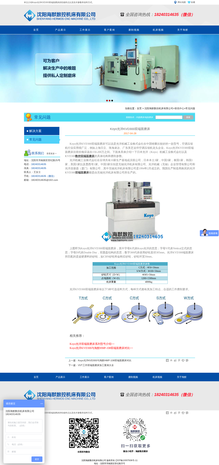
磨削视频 (133, 29)
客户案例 (109, 29)
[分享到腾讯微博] (179, 360)
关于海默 (182, 29)
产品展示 (60, 29)
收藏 (193, 2)
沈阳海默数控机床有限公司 (158, 108)
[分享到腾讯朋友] (187, 360)
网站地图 (182, 2)
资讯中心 (179, 108)
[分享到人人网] (183, 360)
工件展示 (85, 29)
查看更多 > (51, 153)
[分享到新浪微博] (175, 360)
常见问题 (190, 108)
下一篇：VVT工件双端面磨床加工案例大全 (91, 365)
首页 (36, 29)
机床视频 (158, 29)
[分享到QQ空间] (171, 360)
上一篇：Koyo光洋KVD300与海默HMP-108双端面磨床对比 (99, 360)
